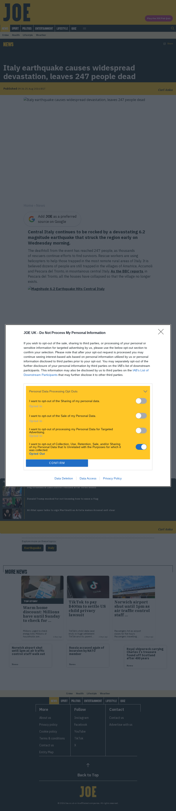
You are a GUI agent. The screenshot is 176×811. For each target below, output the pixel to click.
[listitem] (88, 391)
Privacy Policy (112, 478)
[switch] (141, 401)
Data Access (88, 478)
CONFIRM (57, 463)
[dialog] (88, 406)
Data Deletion (64, 478)
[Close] (162, 333)
